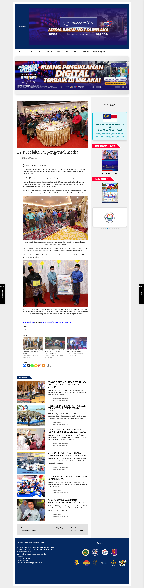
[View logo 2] (103, 228)
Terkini (48, 51)
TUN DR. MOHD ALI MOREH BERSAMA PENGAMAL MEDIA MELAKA (54, 352)
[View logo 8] (116, 228)
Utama (38, 51)
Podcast (85, 51)
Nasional (28, 51)
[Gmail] (39, 365)
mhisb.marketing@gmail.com (31, 563)
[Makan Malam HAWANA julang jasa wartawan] (77, 343)
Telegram (37, 322)
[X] (28, 365)
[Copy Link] (36, 365)
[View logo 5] (109, 228)
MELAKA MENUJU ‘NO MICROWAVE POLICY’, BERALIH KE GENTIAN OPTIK (67, 430)
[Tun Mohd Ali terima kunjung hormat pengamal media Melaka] (33, 343)
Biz (67, 51)
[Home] (19, 51)
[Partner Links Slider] (109, 217)
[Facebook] (24, 365)
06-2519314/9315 (25, 558)
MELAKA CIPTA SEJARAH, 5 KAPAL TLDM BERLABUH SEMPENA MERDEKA (67, 454)
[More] (43, 365)
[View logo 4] (107, 228)
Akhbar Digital (99, 51)
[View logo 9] (118, 228)
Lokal (58, 51)
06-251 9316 (24, 560)
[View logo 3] (105, 228)
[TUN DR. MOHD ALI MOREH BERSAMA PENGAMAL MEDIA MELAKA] (55, 343)
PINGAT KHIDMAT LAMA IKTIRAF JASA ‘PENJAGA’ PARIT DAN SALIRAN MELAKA (67, 384)
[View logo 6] (112, 228)
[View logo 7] (114, 228)
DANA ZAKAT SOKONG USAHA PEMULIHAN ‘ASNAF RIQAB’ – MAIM (66, 501)
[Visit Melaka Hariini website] (72, 75)
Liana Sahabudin (57, 422)
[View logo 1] (101, 228)
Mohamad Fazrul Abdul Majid (60, 399)
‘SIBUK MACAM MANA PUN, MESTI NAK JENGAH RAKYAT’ (67, 477)
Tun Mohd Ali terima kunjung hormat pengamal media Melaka (33, 352)
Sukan (75, 51)
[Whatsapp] (32, 365)
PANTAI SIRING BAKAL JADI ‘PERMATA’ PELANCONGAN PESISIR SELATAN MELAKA (67, 408)
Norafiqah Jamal (26, 157)
